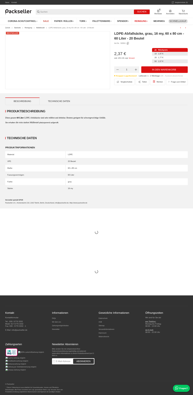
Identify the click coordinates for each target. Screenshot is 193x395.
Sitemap (102, 326)
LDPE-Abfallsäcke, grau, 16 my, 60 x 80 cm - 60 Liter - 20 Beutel (71, 28)
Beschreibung (22, 101)
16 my (70, 188)
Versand (132, 58)
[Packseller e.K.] (18, 12)
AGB (100, 322)
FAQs (54, 318)
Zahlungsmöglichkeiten (60, 326)
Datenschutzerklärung (60, 351)
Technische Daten (59, 101)
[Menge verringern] (117, 69)
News (7, 2)
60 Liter (71, 175)
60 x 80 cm (72, 168)
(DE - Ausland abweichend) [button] (171, 76)
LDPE (70, 154)
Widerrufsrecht (104, 337)
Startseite (17, 28)
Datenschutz (103, 318)
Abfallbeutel (40, 28)
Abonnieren (83, 361)
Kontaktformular (12, 317)
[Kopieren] (127, 43)
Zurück (7, 28)
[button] (186, 301)
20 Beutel (72, 161)
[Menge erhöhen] (136, 69)
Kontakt (14, 2)
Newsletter (56, 329)
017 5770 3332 (17, 324)
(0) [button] (181, 2)
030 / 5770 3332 (16, 321)
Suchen (141, 12)
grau (70, 182)
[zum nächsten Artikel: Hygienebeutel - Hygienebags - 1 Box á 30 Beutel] (185, 28)
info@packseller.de (19, 330)
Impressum (102, 333)
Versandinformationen (106, 329)
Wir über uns (56, 322)
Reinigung (28, 28)
